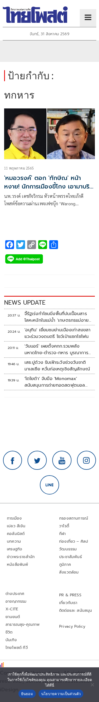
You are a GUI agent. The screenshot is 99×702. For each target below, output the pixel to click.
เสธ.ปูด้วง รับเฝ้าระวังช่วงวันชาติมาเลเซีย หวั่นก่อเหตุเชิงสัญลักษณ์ (57, 365)
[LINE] (49, 485)
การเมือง (14, 518)
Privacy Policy (72, 626)
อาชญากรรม (16, 601)
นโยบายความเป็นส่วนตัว (61, 694)
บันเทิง (11, 640)
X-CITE (12, 609)
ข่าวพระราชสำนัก (21, 557)
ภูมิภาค (65, 564)
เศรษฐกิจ (14, 549)
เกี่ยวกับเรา (68, 603)
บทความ (14, 541)
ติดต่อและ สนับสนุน (75, 610)
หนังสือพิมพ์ (17, 564)
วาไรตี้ (64, 526)
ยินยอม (27, 694)
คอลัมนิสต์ (15, 534)
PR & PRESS (70, 595)
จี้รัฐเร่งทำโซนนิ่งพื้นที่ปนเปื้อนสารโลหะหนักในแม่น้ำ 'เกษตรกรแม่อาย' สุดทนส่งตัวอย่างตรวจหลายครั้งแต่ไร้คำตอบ (57, 317)
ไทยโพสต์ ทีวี (17, 648)
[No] (92, 684)
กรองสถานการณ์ (73, 518)
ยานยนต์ (13, 617)
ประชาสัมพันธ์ (70, 557)
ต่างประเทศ (15, 594)
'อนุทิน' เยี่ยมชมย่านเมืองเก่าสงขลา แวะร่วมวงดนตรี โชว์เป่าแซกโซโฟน (57, 333)
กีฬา (62, 534)
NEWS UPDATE (24, 302)
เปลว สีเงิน (16, 526)
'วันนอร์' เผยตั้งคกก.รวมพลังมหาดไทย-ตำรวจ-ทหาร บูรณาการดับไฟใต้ (56, 349)
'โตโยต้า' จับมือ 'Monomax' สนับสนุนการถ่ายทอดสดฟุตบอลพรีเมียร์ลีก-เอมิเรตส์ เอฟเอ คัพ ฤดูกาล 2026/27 (54, 382)
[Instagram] (87, 460)
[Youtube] (62, 460)
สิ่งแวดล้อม (69, 572)
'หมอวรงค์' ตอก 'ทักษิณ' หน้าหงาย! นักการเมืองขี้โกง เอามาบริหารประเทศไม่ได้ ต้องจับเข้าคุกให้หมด (46, 190)
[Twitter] (37, 460)
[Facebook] (13, 460)
